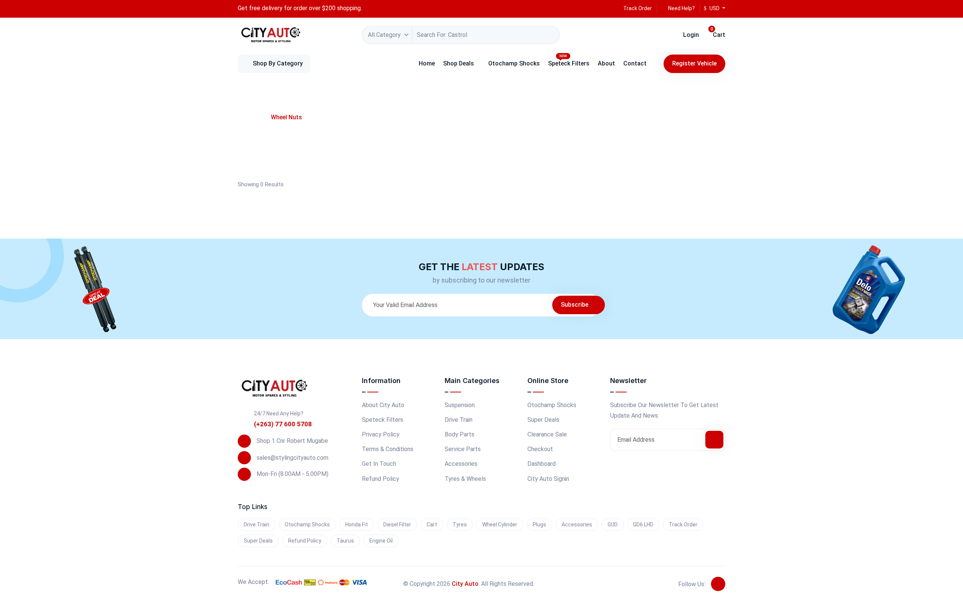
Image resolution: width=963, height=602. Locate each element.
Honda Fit (356, 524)
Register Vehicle (694, 63)
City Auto (465, 583)
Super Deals (543, 419)
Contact (635, 63)
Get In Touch (379, 463)
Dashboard (541, 463)
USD (714, 8)
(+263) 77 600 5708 (283, 424)
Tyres (460, 524)
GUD (613, 524)
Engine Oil (381, 541)
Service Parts (463, 449)
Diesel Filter (397, 524)
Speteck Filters (568, 60)
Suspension (460, 405)
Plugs (539, 524)
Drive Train (458, 419)
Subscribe (575, 304)
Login (690, 34)
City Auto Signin (548, 478)
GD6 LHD (643, 524)
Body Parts (459, 434)
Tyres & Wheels (465, 478)
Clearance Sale (547, 434)
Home (427, 63)
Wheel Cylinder (499, 524)
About (606, 63)
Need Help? (681, 8)
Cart (718, 32)
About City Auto (383, 405)
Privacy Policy (380, 434)
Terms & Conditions (387, 449)
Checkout (540, 449)
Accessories (461, 463)
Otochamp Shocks (514, 63)
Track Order (637, 8)
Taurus (345, 541)
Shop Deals (458, 63)
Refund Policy (380, 478)
